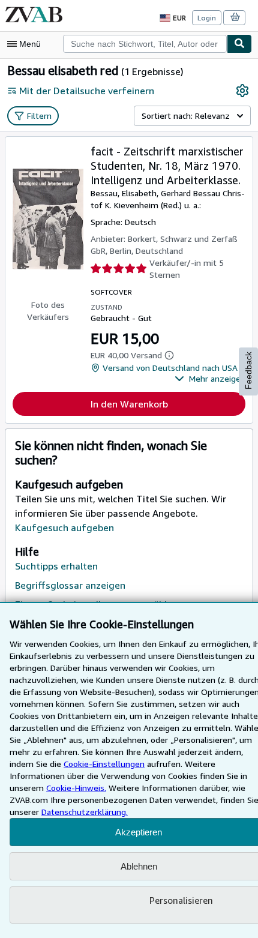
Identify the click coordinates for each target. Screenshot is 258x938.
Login (206, 17)
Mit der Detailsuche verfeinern (86, 91)
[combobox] (145, 44)
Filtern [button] (39, 115)
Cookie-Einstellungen (104, 764)
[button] (210, 379)
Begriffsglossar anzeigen (70, 585)
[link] (242, 90)
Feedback (248, 370)
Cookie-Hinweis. (76, 788)
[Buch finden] (239, 44)
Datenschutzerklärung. (84, 812)
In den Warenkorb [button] (129, 404)
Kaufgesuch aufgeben (64, 528)
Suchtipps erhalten (56, 566)
